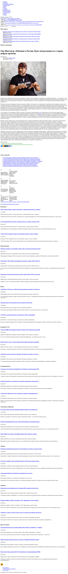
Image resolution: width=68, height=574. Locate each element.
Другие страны (6, 12)
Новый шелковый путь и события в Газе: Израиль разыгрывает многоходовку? (20, 381)
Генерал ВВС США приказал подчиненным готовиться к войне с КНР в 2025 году (20, 261)
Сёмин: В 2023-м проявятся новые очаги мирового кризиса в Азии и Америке (21, 41)
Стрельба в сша (16, 24)
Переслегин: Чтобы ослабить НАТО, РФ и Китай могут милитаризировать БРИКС (22, 34)
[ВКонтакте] (1, 146)
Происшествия (6, 5)
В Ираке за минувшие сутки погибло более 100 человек (11, 143)
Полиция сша (28, 23)
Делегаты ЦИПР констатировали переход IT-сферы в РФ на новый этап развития (20, 329)
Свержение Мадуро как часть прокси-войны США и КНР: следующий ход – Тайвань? (21, 527)
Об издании (6, 567)
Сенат (18, 23)
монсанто (33, 24)
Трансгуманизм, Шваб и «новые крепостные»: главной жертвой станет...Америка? (20, 209)
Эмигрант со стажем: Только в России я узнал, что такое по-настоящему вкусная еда (21, 512)
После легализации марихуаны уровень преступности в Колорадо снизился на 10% (16, 144)
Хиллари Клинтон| (30, 21)
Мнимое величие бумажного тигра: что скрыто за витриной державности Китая (20, 539)
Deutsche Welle (18, 20)
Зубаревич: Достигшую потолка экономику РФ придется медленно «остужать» (19, 354)
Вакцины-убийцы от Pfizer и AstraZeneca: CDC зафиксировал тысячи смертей (19, 500)
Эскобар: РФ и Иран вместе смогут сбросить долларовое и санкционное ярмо (19, 393)
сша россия (39, 24)
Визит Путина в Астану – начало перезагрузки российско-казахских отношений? (20, 342)
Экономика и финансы (8, 4)
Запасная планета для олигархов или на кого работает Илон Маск (16, 302)
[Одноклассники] (3, 146)
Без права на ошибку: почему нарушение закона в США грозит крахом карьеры (20, 461)
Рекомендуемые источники (9, 568)
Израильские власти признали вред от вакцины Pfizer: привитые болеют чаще (19, 488)
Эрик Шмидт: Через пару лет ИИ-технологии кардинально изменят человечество (20, 289)
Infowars (6, 20)
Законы (5, 6)
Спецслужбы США (8, 23)
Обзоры (5, 13)
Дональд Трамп (15, 21)
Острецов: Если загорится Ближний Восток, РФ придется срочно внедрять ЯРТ (20, 369)
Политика (5, 2)
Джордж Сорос (21, 21)
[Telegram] (11, 146)
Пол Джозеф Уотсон (38, 21)
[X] (5, 146)
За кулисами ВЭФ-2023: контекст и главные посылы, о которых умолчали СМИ (21, 38)
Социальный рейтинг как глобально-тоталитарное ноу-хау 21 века (16, 473)
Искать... (3, 26)
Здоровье (5, 8)
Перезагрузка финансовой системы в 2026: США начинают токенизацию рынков (20, 421)
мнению (39, 113)
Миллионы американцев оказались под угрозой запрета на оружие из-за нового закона (21, 448)
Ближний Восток (7, 11)
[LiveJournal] (7, 146)
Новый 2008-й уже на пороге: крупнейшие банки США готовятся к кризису (19, 434)
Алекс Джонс (9, 21)
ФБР (23, 23)
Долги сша (36, 23)
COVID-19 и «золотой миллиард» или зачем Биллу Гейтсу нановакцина (18, 314)
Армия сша (32, 23)
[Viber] (9, 146)
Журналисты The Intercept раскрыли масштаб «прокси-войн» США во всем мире (21, 36)
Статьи (4, 14)
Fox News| (11, 20)
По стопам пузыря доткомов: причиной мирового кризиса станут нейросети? (19, 409)
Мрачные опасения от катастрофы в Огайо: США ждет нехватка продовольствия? (22, 31)
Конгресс (15, 23)
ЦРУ (21, 23)
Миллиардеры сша (28, 24)
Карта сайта (6, 570)
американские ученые (9, 24)
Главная (5, 1)
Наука (4, 7)
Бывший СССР (6, 10)
